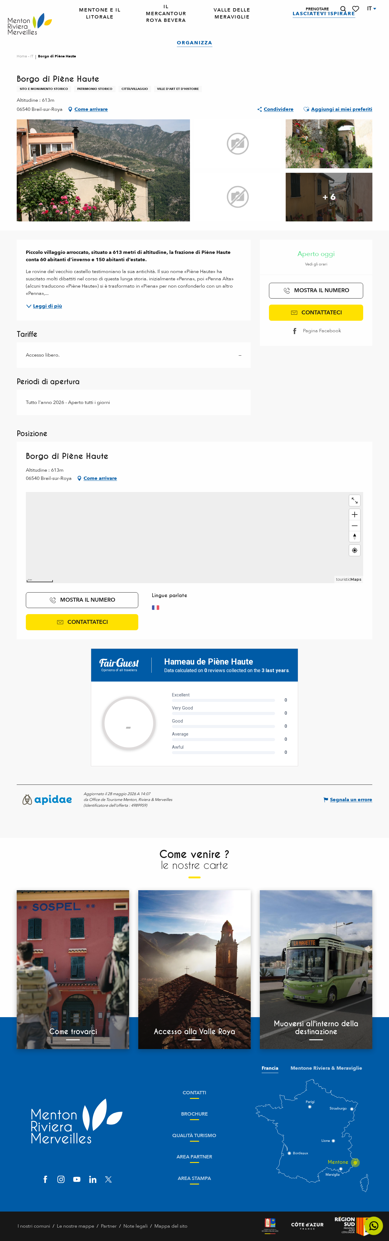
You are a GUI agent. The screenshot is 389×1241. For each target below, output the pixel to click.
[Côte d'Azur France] (307, 1226)
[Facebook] (45, 1180)
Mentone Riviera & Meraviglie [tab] (326, 1068)
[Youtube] (77, 1180)
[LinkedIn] (93, 1180)
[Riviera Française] (270, 1226)
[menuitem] (30, 24)
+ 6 (329, 197)
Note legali (135, 1226)
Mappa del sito (171, 1226)
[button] (343, 9)
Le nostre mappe (75, 1226)
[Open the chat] (374, 1226)
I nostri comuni (34, 1226)
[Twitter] (108, 1180)
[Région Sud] (353, 1226)
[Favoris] (356, 9)
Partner (109, 1226)
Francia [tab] (270, 1068)
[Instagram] (61, 1180)
